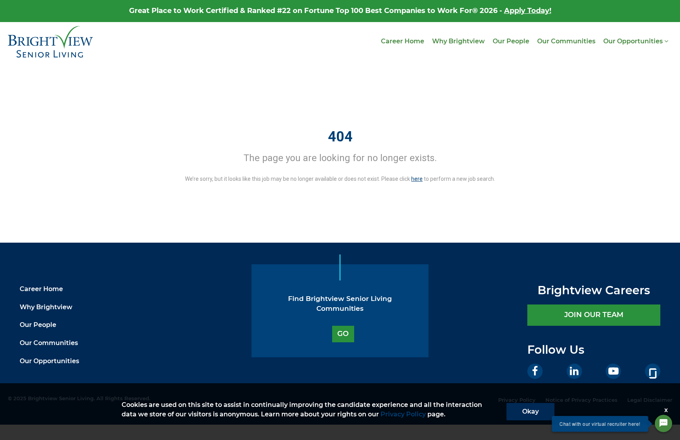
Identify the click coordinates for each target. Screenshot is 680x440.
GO (343, 333)
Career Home (402, 41)
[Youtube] (613, 371)
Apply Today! (527, 10)
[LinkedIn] (574, 371)
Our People (511, 41)
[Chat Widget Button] (663, 423)
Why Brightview (458, 41)
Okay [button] (530, 411)
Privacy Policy (403, 414)
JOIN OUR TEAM (593, 314)
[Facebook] (535, 371)
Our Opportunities (633, 41)
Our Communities (566, 41)
